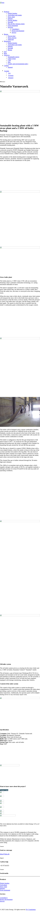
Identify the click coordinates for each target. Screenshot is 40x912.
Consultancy (15, 29)
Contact (6, 65)
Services (10, 27)
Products (6, 11)
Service (14, 32)
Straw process (12, 38)
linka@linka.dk (4, 854)
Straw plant (11, 17)
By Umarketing (31, 909)
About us (7, 55)
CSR (9, 60)
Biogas (6, 34)
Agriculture (3, 885)
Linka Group (12, 58)
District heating (12, 13)
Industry (10, 18)
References (7, 41)
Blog (5, 53)
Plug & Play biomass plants (16, 24)
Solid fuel (11, 39)
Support (10, 67)
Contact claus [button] (4, 790)
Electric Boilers (12, 20)
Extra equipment (13, 25)
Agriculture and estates (15, 15)
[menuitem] (22, 22)
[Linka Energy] (20, 5)
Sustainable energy (13, 57)
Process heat (11, 36)
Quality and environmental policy (18, 64)
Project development (18, 31)
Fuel (5, 51)
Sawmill (10, 22)
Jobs (9, 62)
